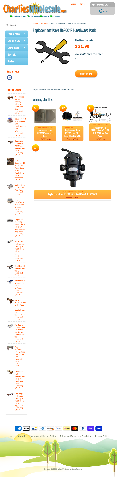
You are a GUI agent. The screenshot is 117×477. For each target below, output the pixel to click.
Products (44, 23)
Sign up (82, 4)
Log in (73, 4)
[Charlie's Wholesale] (35, 10)
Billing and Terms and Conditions (76, 436)
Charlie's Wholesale (62, 469)
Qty (76, 59)
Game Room (13, 48)
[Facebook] (9, 77)
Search (11, 436)
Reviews (11, 61)
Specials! (12, 54)
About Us (22, 436)
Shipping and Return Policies (43, 436)
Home (35, 23)
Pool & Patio (14, 34)
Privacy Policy (102, 436)
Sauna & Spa (14, 41)
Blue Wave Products (84, 40)
